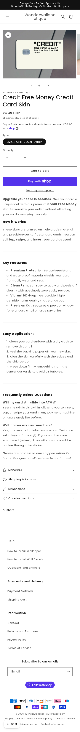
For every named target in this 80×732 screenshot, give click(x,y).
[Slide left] (32, 85)
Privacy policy (44, 718)
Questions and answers (23, 568)
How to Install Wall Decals (25, 559)
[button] (7, 17)
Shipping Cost (17, 599)
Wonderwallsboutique (38, 713)
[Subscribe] (68, 671)
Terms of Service (19, 648)
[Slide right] (48, 85)
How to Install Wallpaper (24, 551)
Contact (13, 623)
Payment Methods (20, 591)
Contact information (52, 724)
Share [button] (11, 510)
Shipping (8, 118)
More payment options (40, 190)
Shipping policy (28, 724)
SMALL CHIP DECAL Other (24, 142)
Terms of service (65, 718)
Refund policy (25, 718)
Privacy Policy (16, 640)
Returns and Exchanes (22, 631)
